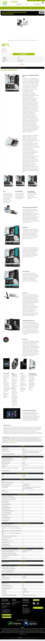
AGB (23, 607)
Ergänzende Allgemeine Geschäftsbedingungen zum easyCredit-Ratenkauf (26, 611)
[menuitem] (29, 0)
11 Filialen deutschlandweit (16, 601)
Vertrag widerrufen (38, 607)
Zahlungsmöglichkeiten (26, 602)
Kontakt (13, 604)
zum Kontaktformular (6, 614)
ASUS (18, 58)
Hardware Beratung (15, 602)
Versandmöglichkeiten (26, 601)
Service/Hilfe (42, 0)
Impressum (14, 603)
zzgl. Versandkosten (8, 46)
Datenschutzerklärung (26, 609)
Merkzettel (34, 0)
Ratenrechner (15, 70)
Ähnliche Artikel (3, 67)
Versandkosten (19, 637)
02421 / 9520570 (6, 603)
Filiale (39, 0)
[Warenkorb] (38, 3)
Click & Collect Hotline (14, 1)
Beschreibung (3, 70)
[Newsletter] (38, 600)
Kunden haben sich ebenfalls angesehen (19, 67)
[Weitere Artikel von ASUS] (41, 12)
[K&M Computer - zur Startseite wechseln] (4, 3)
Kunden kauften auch (9, 67)
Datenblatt (9, 70)
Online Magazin (37, 4)
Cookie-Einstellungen (25, 608)
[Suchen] (26, 4)
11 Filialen (5, 611)
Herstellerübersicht (12, 441)
